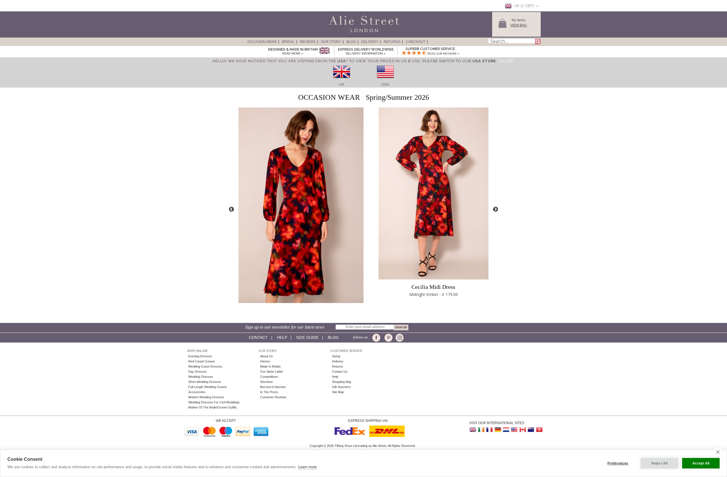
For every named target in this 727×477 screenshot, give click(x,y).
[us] (385, 80)
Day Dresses (197, 371)
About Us (266, 356)
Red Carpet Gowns (201, 361)
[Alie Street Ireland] (481, 430)
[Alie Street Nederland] (506, 430)
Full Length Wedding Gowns (207, 387)
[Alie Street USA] (514, 430)
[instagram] (399, 337)
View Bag (518, 25)
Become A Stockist (273, 387)
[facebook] (377, 337)
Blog (351, 41)
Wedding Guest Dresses (205, 366)
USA (385, 84)
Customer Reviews (273, 397)
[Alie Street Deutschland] (498, 430)
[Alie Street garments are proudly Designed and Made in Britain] (324, 51)
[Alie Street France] (490, 430)
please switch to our (459, 61)
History (265, 361)
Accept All (701, 463)
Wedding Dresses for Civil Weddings (214, 402)
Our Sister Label (271, 371)
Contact (258, 337)
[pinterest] (388, 337)
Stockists (266, 381)
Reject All (659, 463)
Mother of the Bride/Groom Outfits (212, 407)
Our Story (331, 41)
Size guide (307, 337)
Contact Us (340, 371)
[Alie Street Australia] (531, 430)
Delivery (369, 41)
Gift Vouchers (341, 387)
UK (341, 84)
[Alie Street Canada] (523, 430)
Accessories (197, 392)
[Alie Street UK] (473, 430)
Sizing (336, 356)
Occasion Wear (262, 41)
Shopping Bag (341, 381)
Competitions (269, 376)
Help (282, 337)
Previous (231, 209)
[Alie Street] (338, 32)
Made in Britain (270, 366)
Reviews (308, 41)
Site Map (338, 392)
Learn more (307, 467)
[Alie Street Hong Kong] (539, 430)
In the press (269, 392)
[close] (717, 452)
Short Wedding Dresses (204, 381)
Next (495, 209)
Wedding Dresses (200, 376)
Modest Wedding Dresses (206, 397)
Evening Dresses (200, 356)
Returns (392, 41)
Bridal (288, 41)
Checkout (415, 41)
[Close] (507, 61)
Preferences (617, 463)
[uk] (342, 80)
